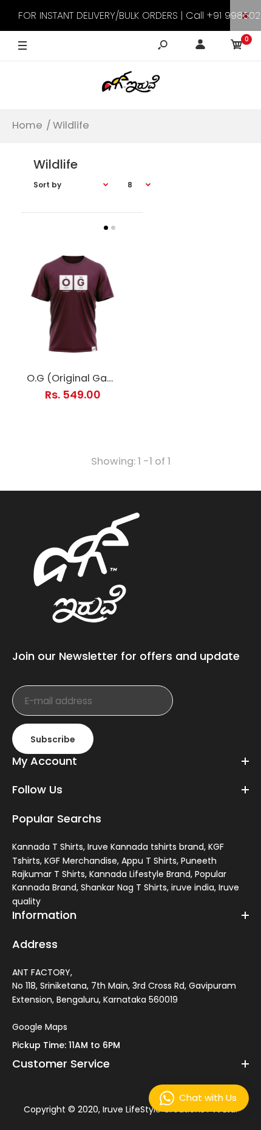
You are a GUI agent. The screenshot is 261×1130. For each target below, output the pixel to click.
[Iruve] (130, 85)
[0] (237, 46)
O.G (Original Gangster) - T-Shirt (108, 378)
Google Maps (39, 1027)
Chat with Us (208, 1097)
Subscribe (52, 739)
